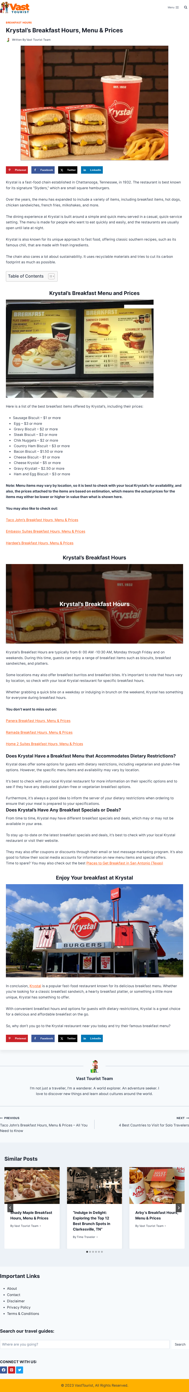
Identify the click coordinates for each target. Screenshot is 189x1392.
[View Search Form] (185, 7)
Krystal (35, 986)
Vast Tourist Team (38, 39)
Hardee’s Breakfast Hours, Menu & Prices (39, 543)
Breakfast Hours (19, 22)
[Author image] (8, 40)
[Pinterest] (11, 1370)
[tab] (87, 1252)
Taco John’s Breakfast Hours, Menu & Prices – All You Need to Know (43, 1124)
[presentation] (32, 1185)
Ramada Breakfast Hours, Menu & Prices (39, 732)
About (12, 1288)
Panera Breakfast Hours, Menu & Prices (38, 721)
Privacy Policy (19, 1307)
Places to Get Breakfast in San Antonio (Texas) (124, 863)
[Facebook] (3, 1370)
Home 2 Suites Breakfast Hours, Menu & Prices (44, 744)
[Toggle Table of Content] (49, 276)
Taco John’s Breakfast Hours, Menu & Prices (42, 520)
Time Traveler (86, 1237)
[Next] (179, 1207)
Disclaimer (16, 1301)
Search (180, 1344)
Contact (13, 1295)
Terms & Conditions (23, 1314)
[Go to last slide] (10, 1207)
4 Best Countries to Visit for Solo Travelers (154, 1121)
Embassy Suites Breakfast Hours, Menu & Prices (45, 531)
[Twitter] (19, 1370)
